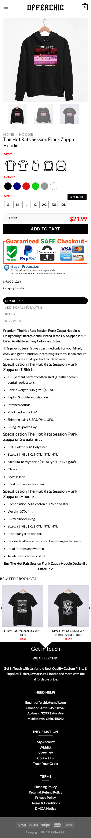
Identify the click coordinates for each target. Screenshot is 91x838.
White (54, 189)
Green (36, 189)
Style (8, 154)
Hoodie (26, 134)
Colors (9, 177)
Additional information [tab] (24, 307)
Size (7, 196)
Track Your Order (45, 763)
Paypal (22, 427)
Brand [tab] (10, 314)
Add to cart (45, 228)
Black (7, 189)
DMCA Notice (45, 808)
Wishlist (45, 747)
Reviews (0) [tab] (13, 321)
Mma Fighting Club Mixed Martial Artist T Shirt (68, 632)
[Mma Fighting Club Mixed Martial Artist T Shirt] (68, 605)
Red (25, 189)
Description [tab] (14, 300)
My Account (46, 742)
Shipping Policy (45, 787)
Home (8, 134)
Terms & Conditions (45, 803)
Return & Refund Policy (45, 792)
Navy (16, 189)
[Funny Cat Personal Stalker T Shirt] (22, 605)
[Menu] (5, 7)
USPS (33, 419)
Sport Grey (45, 189)
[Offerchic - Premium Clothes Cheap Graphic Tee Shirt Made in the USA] (45, 7)
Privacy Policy (45, 797)
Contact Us (45, 758)
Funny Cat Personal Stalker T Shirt (22, 632)
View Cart (45, 753)
